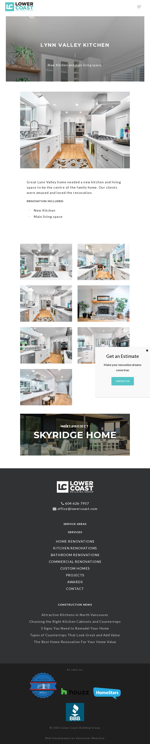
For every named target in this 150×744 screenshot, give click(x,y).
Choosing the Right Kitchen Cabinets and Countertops (75, 621)
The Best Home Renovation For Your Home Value (75, 642)
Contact (75, 589)
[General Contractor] (75, 494)
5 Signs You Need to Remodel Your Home (75, 628)
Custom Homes (75, 568)
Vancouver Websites (90, 738)
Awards (75, 582)
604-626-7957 (77, 503)
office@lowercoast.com (77, 509)
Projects (75, 575)
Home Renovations (75, 541)
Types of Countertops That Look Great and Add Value (75, 635)
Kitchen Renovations (75, 548)
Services (75, 532)
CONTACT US (123, 381)
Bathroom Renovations (75, 555)
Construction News (75, 604)
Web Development (58, 738)
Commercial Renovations (75, 562)
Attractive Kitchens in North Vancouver (75, 615)
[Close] (147, 350)
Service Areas (75, 524)
